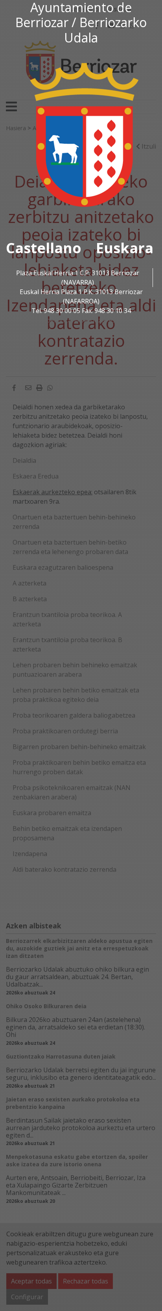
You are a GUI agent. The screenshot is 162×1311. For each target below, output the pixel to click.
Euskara (124, 248)
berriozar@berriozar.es (81, 320)
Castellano (43, 248)
